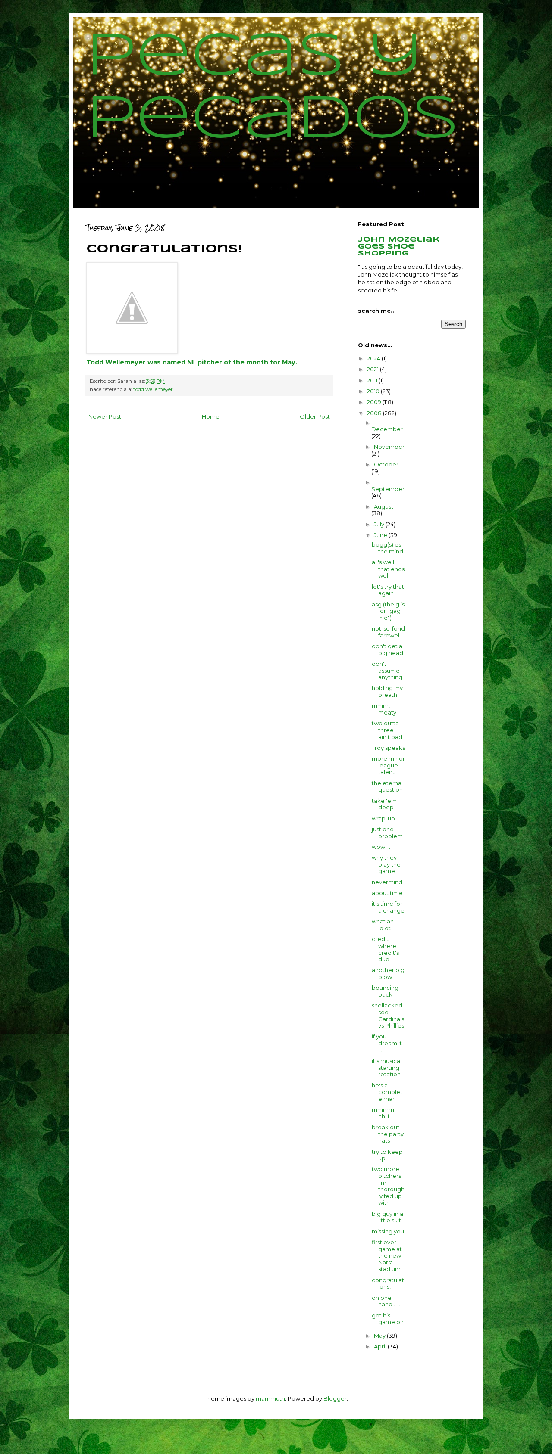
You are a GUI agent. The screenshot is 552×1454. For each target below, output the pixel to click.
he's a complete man (387, 1092)
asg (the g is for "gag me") (388, 611)
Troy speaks (388, 747)
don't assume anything (387, 670)
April (381, 1346)
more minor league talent (388, 765)
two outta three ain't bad (387, 730)
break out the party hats (388, 1134)
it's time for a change (388, 907)
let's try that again (388, 590)
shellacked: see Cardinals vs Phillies (388, 1015)
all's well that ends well (388, 569)
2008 (375, 413)
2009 (375, 401)
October (386, 464)
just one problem (387, 832)
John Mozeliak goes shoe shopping (398, 246)
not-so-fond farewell (388, 632)
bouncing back (385, 991)
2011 (373, 380)
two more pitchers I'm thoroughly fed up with (388, 1185)
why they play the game (386, 864)
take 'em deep (384, 804)
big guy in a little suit (387, 1217)
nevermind (387, 882)
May (380, 1335)
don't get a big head (387, 649)
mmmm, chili (383, 1113)
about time (387, 892)
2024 (374, 358)
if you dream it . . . (388, 1043)
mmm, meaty (384, 709)
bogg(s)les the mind (387, 548)
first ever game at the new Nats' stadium (387, 1255)
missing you (388, 1231)
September (388, 488)
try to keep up (387, 1155)
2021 (373, 369)
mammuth (270, 1398)
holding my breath (387, 691)
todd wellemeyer (153, 389)
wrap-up (383, 818)
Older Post (315, 416)
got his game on (388, 1319)
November (389, 446)
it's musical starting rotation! (387, 1067)
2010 (374, 391)
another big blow (388, 973)
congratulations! (388, 1283)
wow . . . (382, 846)
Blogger (335, 1398)
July (380, 524)
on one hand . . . (386, 1301)
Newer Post (104, 416)
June (381, 534)
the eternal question (387, 786)
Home (211, 416)
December (387, 429)
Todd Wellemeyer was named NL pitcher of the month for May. (191, 362)
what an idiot (383, 925)
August (383, 506)
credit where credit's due (385, 949)
